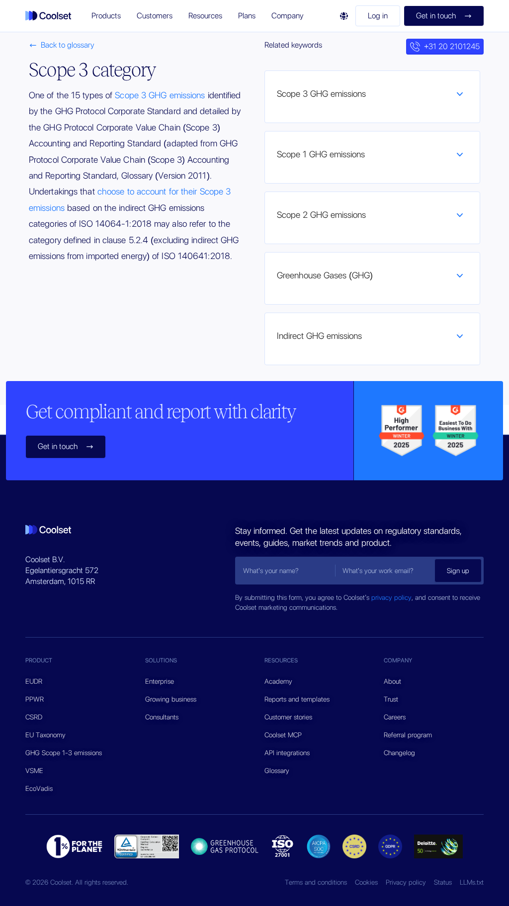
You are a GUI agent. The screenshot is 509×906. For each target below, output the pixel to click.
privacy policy (391, 597)
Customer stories (288, 717)
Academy (278, 681)
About (392, 681)
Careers (395, 717)
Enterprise (159, 681)
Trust (391, 699)
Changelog (399, 753)
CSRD (33, 717)
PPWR (34, 699)
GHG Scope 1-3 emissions (63, 753)
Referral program (408, 735)
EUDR (33, 681)
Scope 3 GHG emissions (160, 95)
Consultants (161, 717)
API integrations (287, 753)
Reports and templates (297, 699)
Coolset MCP (283, 735)
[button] (106, 16)
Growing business (170, 699)
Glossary (276, 771)
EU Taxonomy (45, 735)
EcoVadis (39, 788)
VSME (34, 771)
